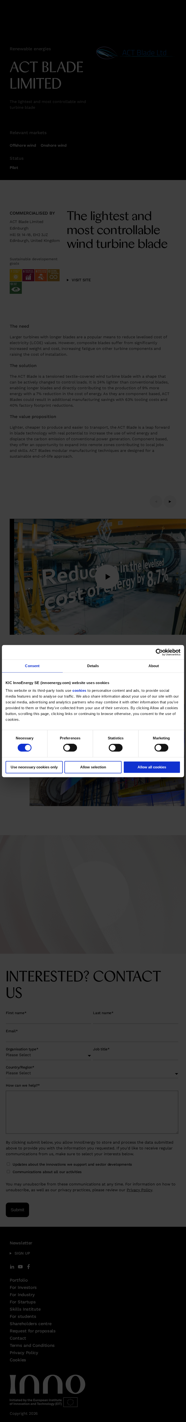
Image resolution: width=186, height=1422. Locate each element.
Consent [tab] (32, 666)
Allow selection (93, 767)
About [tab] (153, 666)
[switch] (70, 748)
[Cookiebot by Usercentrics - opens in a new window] (159, 652)
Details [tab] (93, 666)
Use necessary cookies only (34, 767)
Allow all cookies (152, 767)
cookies (79, 690)
